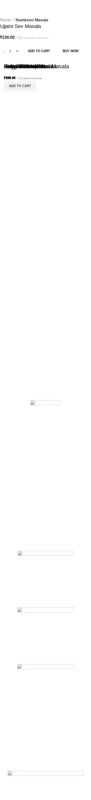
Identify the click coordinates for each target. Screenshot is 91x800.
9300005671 (43, 756)
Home (6, 20)
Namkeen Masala (32, 20)
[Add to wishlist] (35, 144)
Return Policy (14, 501)
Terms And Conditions (21, 484)
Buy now (70, 51)
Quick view (22, 144)
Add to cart (39, 51)
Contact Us (12, 475)
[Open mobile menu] (82, 5)
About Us (11, 467)
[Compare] (10, 144)
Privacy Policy (15, 493)
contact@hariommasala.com (37, 767)
